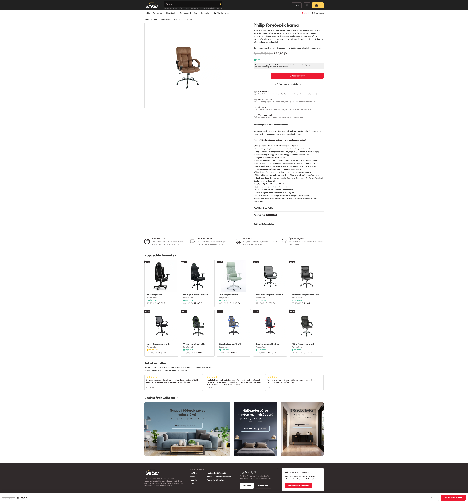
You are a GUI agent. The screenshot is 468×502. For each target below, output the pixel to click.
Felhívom (247, 485)
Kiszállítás (193, 473)
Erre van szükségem (253, 428)
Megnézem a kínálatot (185, 426)
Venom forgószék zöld (194, 344)
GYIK (192, 483)
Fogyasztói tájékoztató (215, 480)
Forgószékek (166, 19)
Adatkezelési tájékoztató (216, 473)
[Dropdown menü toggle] (163, 13)
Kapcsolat (205, 13)
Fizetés (192, 476)
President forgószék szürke (269, 294)
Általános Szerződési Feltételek (219, 476)
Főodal (147, 19)
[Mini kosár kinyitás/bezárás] (318, 5)
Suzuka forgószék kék (230, 344)
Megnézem (300, 424)
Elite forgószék (154, 294)
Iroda (155, 19)
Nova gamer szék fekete (195, 294)
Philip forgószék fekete (303, 344)
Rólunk (196, 13)
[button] (226, 26)
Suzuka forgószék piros (267, 344)
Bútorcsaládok (185, 13)
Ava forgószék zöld (229, 294)
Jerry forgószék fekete (158, 344)
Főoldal (147, 13)
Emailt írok (263, 485)
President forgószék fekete (305, 294)
